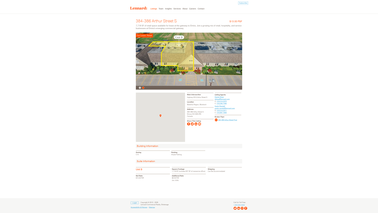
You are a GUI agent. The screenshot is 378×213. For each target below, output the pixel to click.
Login (134, 203)
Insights (168, 9)
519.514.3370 (222, 101)
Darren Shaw (219, 97)
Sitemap (152, 207)
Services (177, 9)
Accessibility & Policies (139, 207)
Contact (201, 9)
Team (161, 9)
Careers (192, 9)
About (185, 9)
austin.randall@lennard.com (225, 108)
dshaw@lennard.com (222, 99)
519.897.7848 (222, 113)
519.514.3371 (222, 110)
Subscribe (243, 3)
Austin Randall (220, 106)
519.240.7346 (222, 103)
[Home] (139, 8)
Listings (153, 9)
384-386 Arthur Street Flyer (227, 120)
